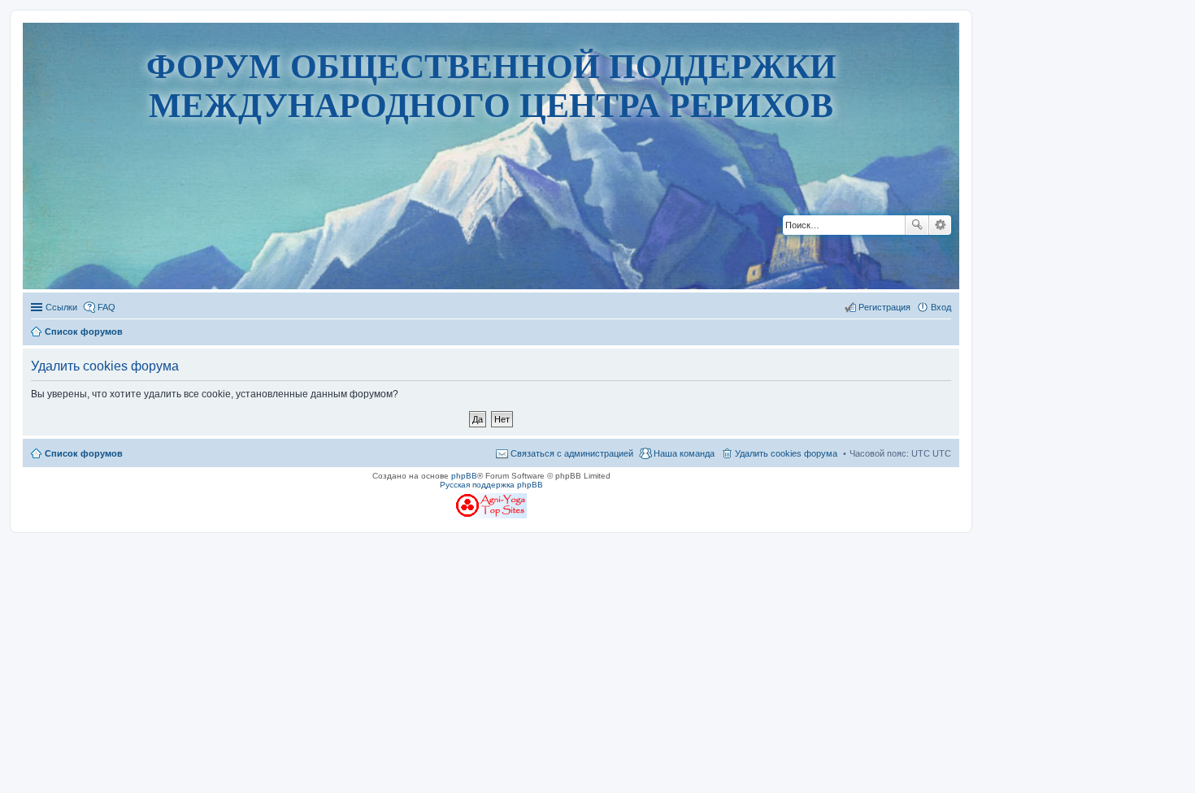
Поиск (917, 225)
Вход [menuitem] (941, 307)
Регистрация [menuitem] (884, 307)
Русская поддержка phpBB (491, 484)
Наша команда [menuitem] (684, 453)
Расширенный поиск (940, 225)
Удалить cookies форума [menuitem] (786, 453)
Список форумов (84, 453)
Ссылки (61, 307)
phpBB (464, 475)
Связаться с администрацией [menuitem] (572, 453)
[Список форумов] (491, 239)
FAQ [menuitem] (106, 307)
